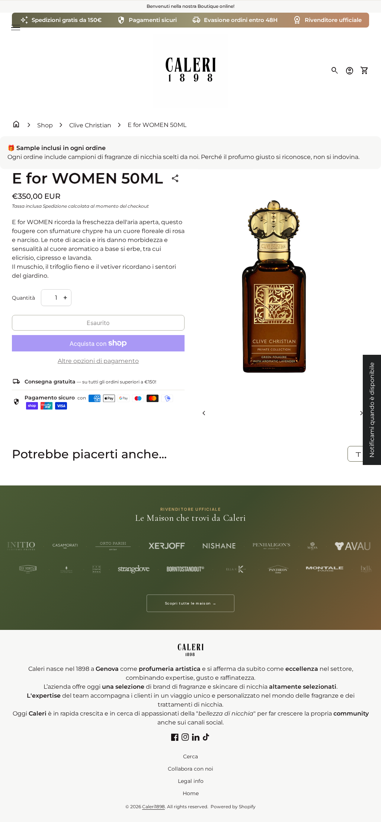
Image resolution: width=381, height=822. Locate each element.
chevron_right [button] (361, 413)
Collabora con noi (190, 768)
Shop (45, 125)
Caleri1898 (153, 806)
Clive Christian (90, 125)
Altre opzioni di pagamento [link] (98, 360)
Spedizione (55, 206)
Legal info (191, 781)
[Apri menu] (15, 27)
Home (191, 793)
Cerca (190, 756)
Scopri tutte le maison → (190, 603)
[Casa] (190, 70)
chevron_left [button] (203, 413)
